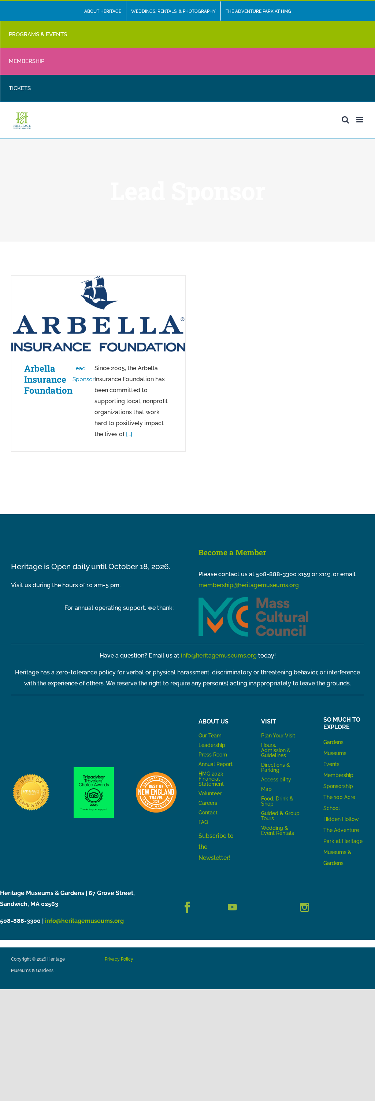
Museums (334, 753)
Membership (338, 775)
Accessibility (276, 780)
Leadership (211, 745)
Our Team (210, 736)
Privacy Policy (119, 959)
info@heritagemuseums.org (219, 655)
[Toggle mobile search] (345, 120)
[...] (129, 434)
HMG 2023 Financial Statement (211, 779)
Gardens (333, 742)
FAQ (203, 822)
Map (266, 789)
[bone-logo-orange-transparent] (156, 775)
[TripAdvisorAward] (94, 769)
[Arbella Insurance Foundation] (98, 313)
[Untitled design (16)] (31, 775)
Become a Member (232, 552)
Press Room (212, 755)
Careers (207, 803)
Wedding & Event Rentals (277, 830)
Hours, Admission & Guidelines (276, 750)
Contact (208, 812)
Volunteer (210, 793)
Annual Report (216, 764)
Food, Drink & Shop (277, 801)
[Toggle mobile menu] (360, 120)
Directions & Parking (275, 767)
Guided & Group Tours (280, 815)
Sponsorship (338, 786)
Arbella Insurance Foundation (48, 379)
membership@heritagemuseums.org (248, 585)
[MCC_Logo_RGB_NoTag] (253, 599)
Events (331, 764)
